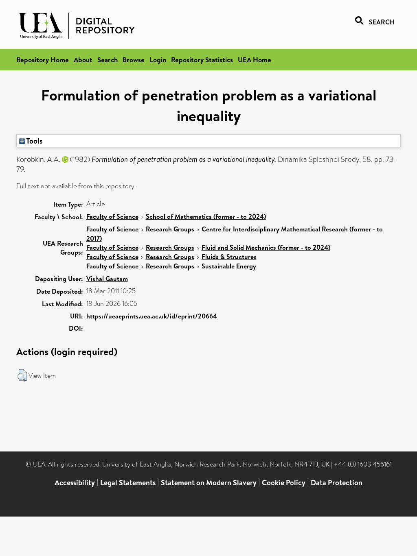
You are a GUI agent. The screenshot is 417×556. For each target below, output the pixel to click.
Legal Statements (128, 483)
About (83, 59)
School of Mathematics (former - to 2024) (206, 216)
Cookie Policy (283, 483)
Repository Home (42, 59)
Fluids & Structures (229, 256)
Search (107, 59)
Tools (34, 140)
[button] (22, 375)
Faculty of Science (112, 216)
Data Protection (336, 483)
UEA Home (254, 59)
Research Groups (170, 229)
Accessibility (75, 483)
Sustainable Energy (229, 266)
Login (157, 59)
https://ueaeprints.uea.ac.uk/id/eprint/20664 (151, 316)
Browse (134, 59)
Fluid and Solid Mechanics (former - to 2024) (266, 247)
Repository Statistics (202, 59)
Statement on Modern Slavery (209, 483)
